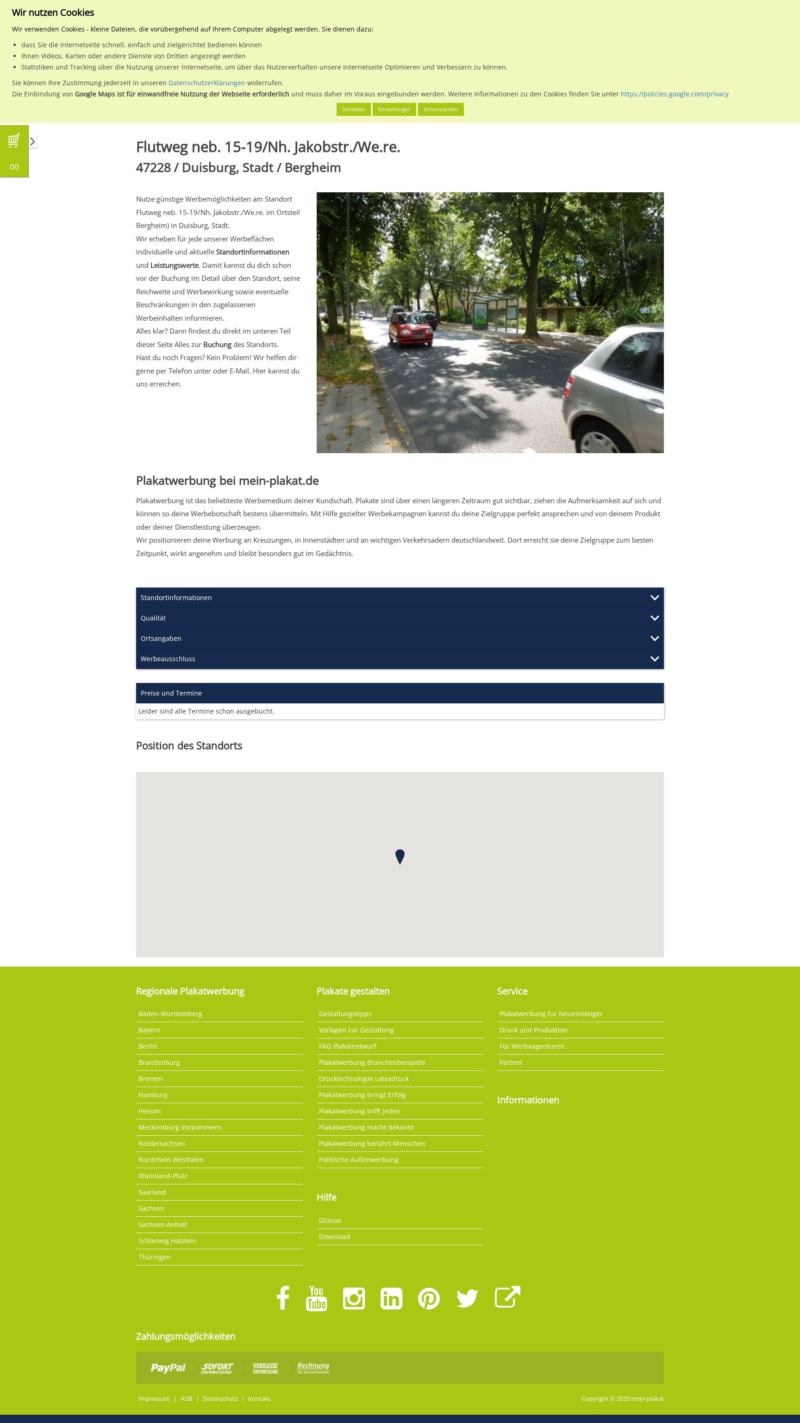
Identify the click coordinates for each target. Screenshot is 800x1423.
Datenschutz (220, 1399)
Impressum (154, 1399)
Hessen (149, 1111)
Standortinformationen (176, 597)
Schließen (353, 109)
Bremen (150, 1078)
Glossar (330, 1220)
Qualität (153, 617)
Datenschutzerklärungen (207, 82)
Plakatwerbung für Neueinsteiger (551, 1013)
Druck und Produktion (534, 1029)
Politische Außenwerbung (359, 1159)
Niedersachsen (161, 1143)
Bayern (149, 1029)
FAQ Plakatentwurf (347, 1046)
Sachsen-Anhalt (162, 1224)
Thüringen (154, 1256)
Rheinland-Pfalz (163, 1175)
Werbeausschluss (168, 658)
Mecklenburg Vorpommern (180, 1127)
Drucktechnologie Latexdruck (364, 1078)
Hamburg (153, 1094)
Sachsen (151, 1208)
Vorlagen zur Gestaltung (356, 1029)
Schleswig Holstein (167, 1240)
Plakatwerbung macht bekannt (366, 1127)
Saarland (152, 1192)
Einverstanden (441, 109)
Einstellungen (394, 109)
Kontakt (259, 1399)
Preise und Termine (171, 693)
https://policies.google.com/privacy (675, 93)
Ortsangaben (161, 638)
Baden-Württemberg (170, 1013)
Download (334, 1236)
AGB (186, 1399)
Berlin (147, 1046)
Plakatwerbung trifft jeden (359, 1111)
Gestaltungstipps (345, 1013)
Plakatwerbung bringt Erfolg (362, 1094)
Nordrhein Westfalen (171, 1159)
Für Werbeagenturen (532, 1046)
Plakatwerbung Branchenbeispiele (372, 1062)
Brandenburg (159, 1062)
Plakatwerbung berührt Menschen (372, 1143)
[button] (400, 857)
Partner (511, 1062)
